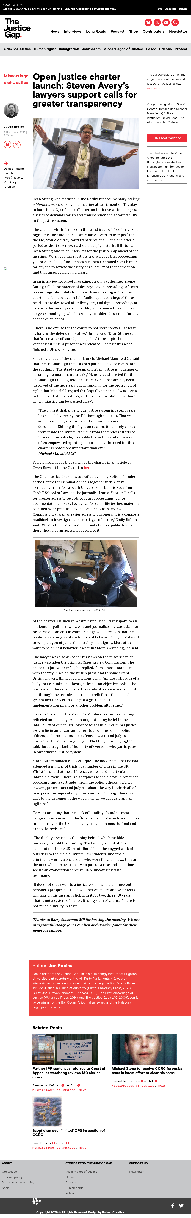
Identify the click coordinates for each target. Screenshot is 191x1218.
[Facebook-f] (172, 1205)
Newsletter (178, 31)
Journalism (91, 49)
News (54, 31)
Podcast (117, 31)
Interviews (73, 31)
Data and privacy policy (18, 1183)
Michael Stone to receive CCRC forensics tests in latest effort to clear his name (147, 1070)
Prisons (165, 49)
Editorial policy (12, 1177)
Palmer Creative (113, 1212)
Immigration (69, 49)
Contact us (9, 1172)
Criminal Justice (17, 49)
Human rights (45, 49)
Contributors (154, 31)
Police (151, 49)
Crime (69, 1177)
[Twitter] (181, 1205)
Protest (181, 49)
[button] (175, 22)
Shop (133, 31)
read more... (155, 88)
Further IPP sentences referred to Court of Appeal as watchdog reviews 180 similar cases (68, 1073)
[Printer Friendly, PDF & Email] (35, 953)
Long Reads (96, 31)
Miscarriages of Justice (123, 49)
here (87, 467)
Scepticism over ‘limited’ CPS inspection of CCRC (68, 1132)
